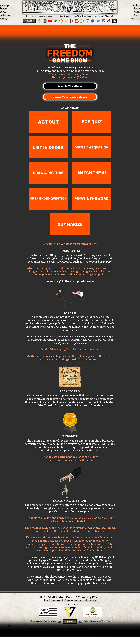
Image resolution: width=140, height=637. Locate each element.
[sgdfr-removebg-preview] (71, 21)
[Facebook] (93, 21)
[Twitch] (103, 21)
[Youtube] (50, 21)
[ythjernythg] (45, 21)
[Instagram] (87, 21)
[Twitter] (98, 21)
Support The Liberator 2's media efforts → (70, 633)
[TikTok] (109, 21)
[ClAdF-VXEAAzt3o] (66, 21)
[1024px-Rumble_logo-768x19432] (82, 21)
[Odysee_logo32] (61, 21)
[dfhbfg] (77, 21)
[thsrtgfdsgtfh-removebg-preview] (39, 21)
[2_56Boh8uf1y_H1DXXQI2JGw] (55, 21)
